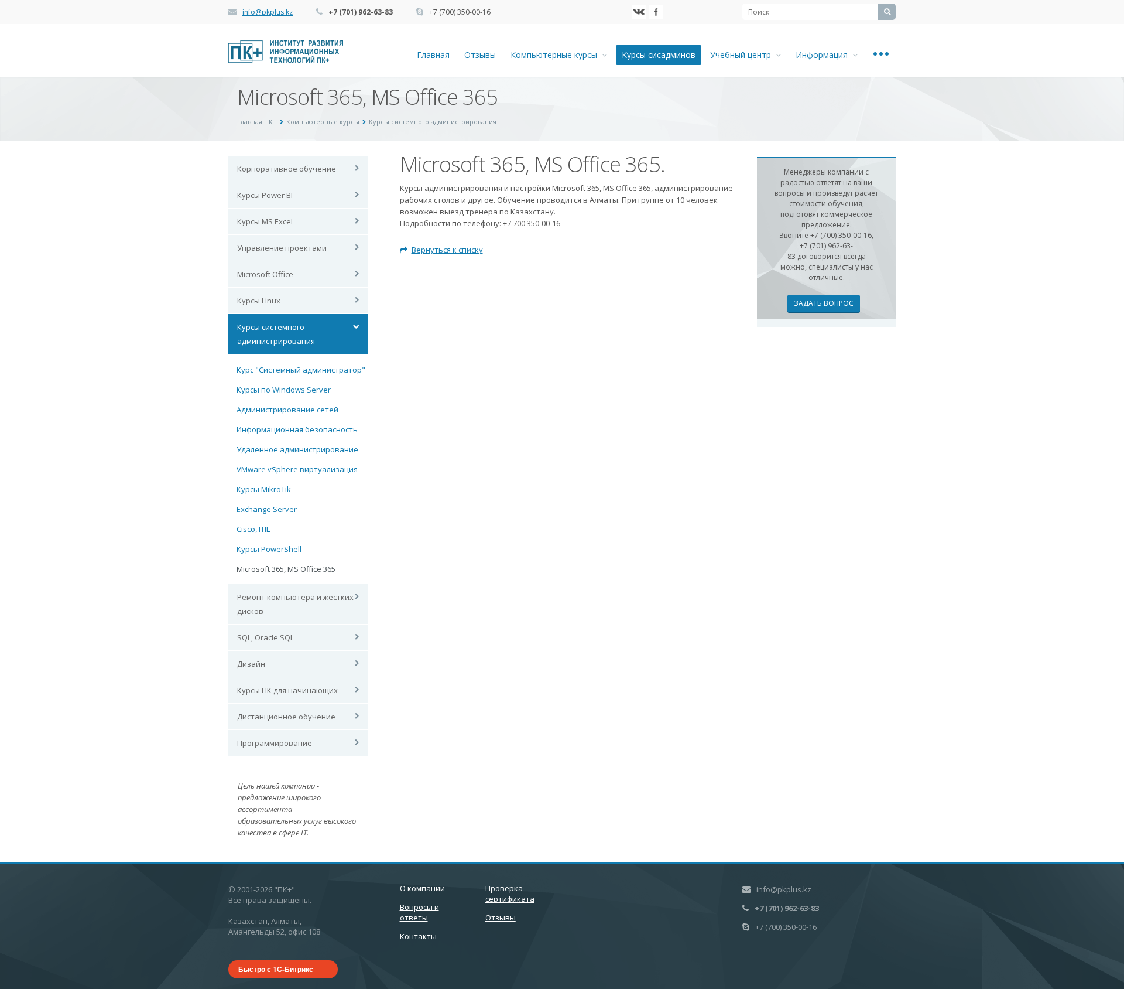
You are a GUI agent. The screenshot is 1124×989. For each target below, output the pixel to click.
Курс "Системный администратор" (301, 369)
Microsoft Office (265, 274)
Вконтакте (639, 12)
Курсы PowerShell (269, 549)
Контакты (418, 936)
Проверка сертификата (509, 893)
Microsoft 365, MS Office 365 (286, 569)
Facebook (656, 12)
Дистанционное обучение (286, 716)
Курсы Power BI (265, 195)
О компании (422, 888)
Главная (433, 54)
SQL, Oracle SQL (265, 637)
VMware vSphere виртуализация (297, 469)
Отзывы (480, 54)
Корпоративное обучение (286, 168)
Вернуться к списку (447, 249)
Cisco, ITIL (253, 529)
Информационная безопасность (297, 429)
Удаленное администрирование (297, 449)
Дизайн (251, 664)
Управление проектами (282, 248)
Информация (824, 54)
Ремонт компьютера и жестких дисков (295, 604)
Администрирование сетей (287, 409)
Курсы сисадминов (658, 54)
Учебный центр (743, 54)
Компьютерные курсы (556, 54)
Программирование (274, 743)
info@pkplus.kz (267, 12)
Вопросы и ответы (419, 912)
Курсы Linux (258, 300)
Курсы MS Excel (265, 221)
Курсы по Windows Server (284, 389)
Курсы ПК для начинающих (287, 690)
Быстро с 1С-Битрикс (275, 969)
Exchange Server (267, 509)
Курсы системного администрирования (276, 334)
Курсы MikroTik (264, 489)
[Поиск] (887, 12)
